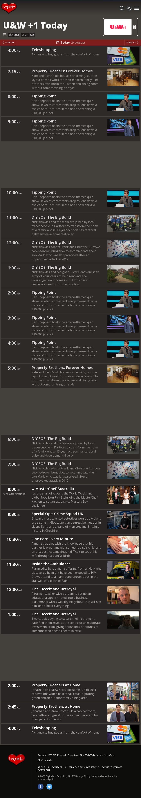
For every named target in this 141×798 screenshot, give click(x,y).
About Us (43, 767)
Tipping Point (44, 96)
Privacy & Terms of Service (84, 767)
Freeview (73, 755)
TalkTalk (90, 755)
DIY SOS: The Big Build (51, 217)
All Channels (45, 760)
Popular (42, 755)
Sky (82, 755)
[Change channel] (120, 27)
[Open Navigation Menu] (137, 8)
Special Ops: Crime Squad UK (57, 513)
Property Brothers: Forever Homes (62, 71)
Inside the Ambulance (51, 563)
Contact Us (59, 767)
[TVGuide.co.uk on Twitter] (49, 787)
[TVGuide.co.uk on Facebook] (41, 787)
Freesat (61, 755)
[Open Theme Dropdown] (129, 8)
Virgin (100, 755)
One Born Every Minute (52, 538)
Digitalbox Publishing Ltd (58, 776)
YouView (109, 755)
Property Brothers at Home (56, 685)
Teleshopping (44, 49)
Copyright (44, 770)
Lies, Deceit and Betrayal (54, 588)
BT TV (52, 755)
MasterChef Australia (54, 488)
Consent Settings (112, 767)
